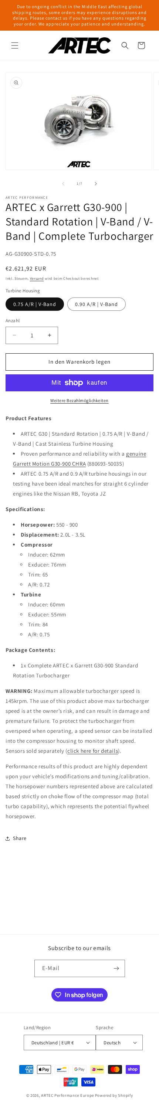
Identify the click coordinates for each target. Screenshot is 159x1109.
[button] (15, 45)
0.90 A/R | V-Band (96, 304)
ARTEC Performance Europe (67, 1095)
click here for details (92, 750)
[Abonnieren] (116, 968)
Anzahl (13, 320)
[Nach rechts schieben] (96, 184)
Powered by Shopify (114, 1095)
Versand (37, 278)
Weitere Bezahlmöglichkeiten (79, 400)
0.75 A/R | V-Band (34, 304)
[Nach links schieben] (63, 184)
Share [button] (20, 838)
